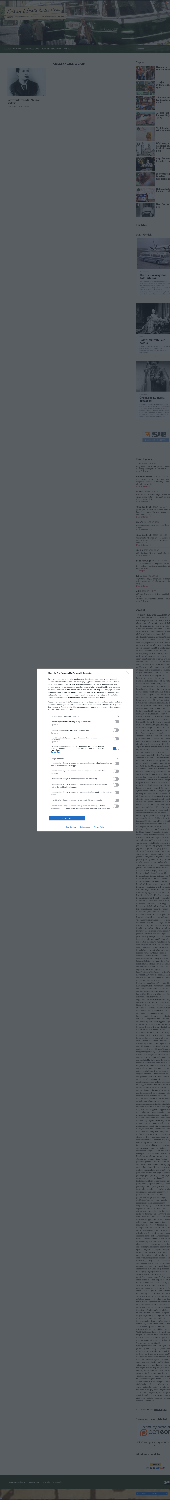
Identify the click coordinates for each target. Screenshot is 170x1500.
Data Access (85, 827)
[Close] (128, 673)
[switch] (116, 721)
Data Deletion (71, 827)
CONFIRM (67, 818)
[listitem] (85, 716)
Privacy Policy (99, 827)
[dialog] (85, 750)
